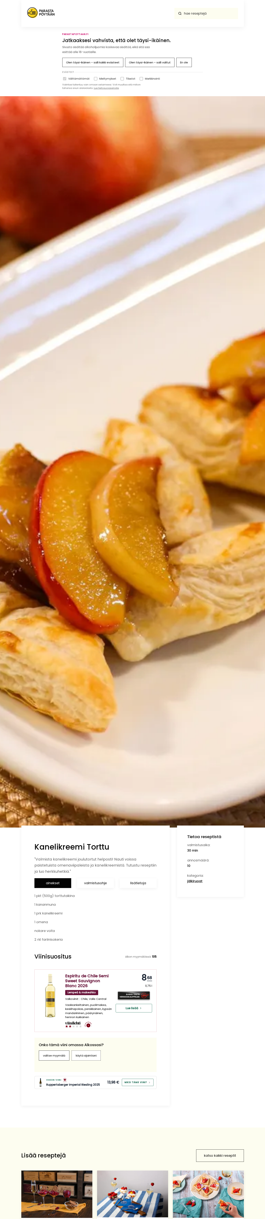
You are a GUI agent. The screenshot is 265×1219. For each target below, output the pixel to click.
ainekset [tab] (53, 883)
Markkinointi (152, 79)
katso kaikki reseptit (220, 1155)
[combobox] (206, 13)
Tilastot (130, 79)
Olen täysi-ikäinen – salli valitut (150, 62)
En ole (184, 62)
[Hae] (180, 13)
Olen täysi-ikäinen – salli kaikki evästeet (92, 62)
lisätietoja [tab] (138, 883)
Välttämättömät (79, 79)
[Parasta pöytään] (40, 13)
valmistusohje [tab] (95, 883)
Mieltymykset (107, 79)
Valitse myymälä (54, 1055)
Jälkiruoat (195, 881)
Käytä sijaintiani (86, 1055)
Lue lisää (132, 1008)
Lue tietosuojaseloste (106, 88)
